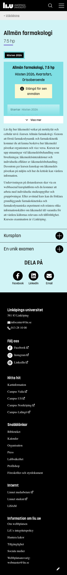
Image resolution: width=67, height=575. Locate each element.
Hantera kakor (15, 537)
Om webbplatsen (17, 524)
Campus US (14, 398)
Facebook (19, 347)
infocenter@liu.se (21, 322)
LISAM (12, 506)
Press (10, 452)
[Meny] (61, 5)
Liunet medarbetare (18, 492)
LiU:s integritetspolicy (20, 530)
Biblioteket (13, 432)
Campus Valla (15, 391)
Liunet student (15, 499)
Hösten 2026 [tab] (14, 55)
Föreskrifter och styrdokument (25, 473)
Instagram (20, 355)
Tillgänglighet (15, 544)
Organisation (15, 445)
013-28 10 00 (19, 327)
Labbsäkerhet (15, 459)
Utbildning (13, 15)
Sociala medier (16, 551)
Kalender (12, 438)
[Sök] (50, 5)
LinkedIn (19, 362)
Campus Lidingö (17, 412)
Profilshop (13, 466)
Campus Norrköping (19, 405)
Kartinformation (16, 385)
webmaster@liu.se (18, 562)
